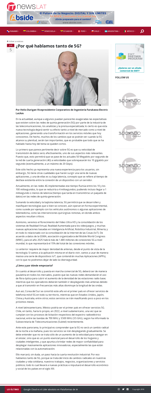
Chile (96, 31)
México (130, 31)
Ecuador (67, 31)
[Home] (26, 6)
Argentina (112, 31)
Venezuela (49, 31)
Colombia (31, 31)
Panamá (13, 31)
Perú (82, 31)
